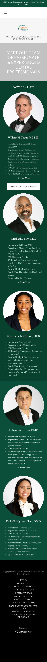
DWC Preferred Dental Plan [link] (23, 607)
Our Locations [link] (23, 587)
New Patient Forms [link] (23, 603)
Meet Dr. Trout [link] (23, 600)
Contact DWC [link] (23, 593)
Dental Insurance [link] (23, 612)
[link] (23, 28)
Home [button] (23, 580)
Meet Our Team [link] (23, 596)
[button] (5, 12)
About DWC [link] (23, 583)
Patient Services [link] (23, 590)
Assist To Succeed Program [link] (23, 616)
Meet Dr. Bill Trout (23, 187)
